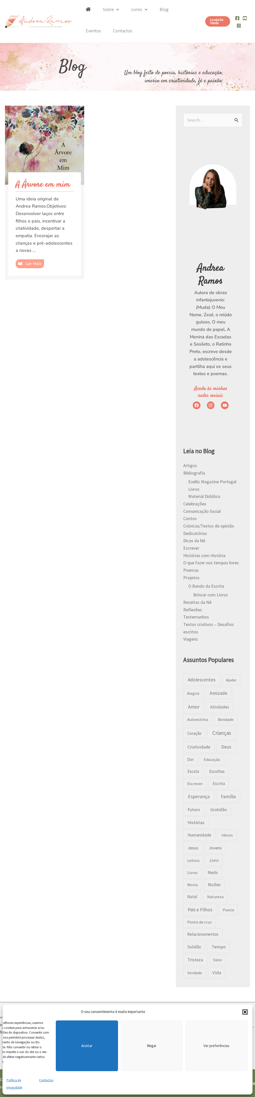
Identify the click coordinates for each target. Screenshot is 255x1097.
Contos (190, 518)
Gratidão (218, 809)
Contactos (46, 1080)
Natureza (215, 896)
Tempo (219, 947)
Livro (214, 860)
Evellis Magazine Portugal (212, 481)
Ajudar (231, 679)
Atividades (219, 707)
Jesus (193, 848)
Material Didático (204, 496)
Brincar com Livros (210, 595)
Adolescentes (201, 680)
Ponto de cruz (199, 922)
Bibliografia (194, 473)
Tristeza (195, 960)
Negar (151, 1045)
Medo (213, 872)
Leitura (193, 860)
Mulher (214, 884)
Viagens (190, 639)
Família (228, 796)
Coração (194, 733)
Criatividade (199, 747)
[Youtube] (245, 18)
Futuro (194, 809)
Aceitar (86, 1045)
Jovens (215, 848)
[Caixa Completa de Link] (44, 192)
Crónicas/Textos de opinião (208, 526)
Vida (216, 972)
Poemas (191, 570)
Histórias (196, 822)
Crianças (221, 733)
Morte (192, 884)
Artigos (190, 465)
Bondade (226, 719)
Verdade (194, 972)
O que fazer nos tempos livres (211, 563)
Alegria (193, 693)
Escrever (191, 548)
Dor (190, 759)
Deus (226, 747)
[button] (245, 1011)
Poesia (228, 909)
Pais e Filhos (200, 910)
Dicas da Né (194, 540)
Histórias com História (204, 555)
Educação (212, 759)
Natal (192, 896)
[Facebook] (237, 18)
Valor (217, 959)
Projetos (191, 577)
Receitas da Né (197, 602)
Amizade (218, 693)
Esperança (199, 796)
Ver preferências (216, 1045)
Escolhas (217, 771)
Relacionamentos (202, 934)
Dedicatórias (195, 533)
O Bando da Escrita (206, 586)
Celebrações (194, 504)
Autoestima (197, 719)
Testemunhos (196, 617)
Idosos (227, 835)
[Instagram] (239, 25)
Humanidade (199, 835)
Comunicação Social (202, 511)
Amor (193, 706)
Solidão (194, 947)
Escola (193, 771)
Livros (193, 489)
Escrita (219, 783)
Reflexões (192, 610)
